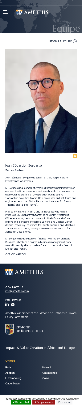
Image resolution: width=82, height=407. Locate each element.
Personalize (64, 402)
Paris (8, 367)
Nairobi (46, 367)
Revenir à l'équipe (61, 41)
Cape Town (12, 383)
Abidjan (10, 372)
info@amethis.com (17, 291)
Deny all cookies (44, 402)
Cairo (45, 378)
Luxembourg (13, 378)
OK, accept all (22, 402)
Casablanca (49, 372)
